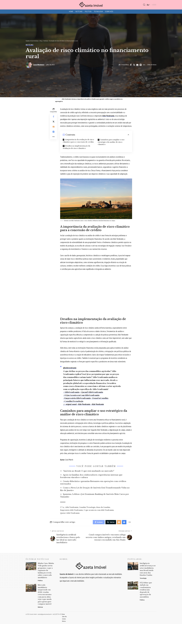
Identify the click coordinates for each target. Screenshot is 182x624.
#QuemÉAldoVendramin (91, 392)
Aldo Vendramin (108, 115)
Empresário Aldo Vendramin (71, 510)
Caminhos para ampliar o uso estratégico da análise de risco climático (111, 142)
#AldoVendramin (71, 392)
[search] (144, 5)
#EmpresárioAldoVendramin (77, 398)
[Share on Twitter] (134, 64)
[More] (143, 64)
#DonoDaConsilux (99, 398)
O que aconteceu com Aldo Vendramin (99, 510)
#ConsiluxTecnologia (73, 401)
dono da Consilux (103, 507)
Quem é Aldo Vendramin (70, 513)
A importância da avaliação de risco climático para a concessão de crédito (78, 141)
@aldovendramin (69, 368)
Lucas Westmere (38, 65)
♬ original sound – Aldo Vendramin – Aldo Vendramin (83, 404)
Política (40, 580)
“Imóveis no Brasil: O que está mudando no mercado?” (88, 471)
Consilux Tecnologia (87, 507)
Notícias (29, 45)
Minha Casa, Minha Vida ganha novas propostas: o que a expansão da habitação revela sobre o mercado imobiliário (46, 570)
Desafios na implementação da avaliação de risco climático (76, 147)
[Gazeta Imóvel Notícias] (91, 5)
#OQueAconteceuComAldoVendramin (81, 395)
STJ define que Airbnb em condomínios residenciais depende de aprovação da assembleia (146, 590)
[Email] (137, 64)
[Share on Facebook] (130, 64)
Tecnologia (143, 578)
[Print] (140, 64)
